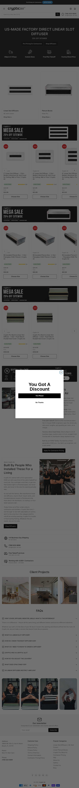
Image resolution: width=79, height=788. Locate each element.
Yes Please (40, 396)
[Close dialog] (61, 372)
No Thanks (40, 402)
